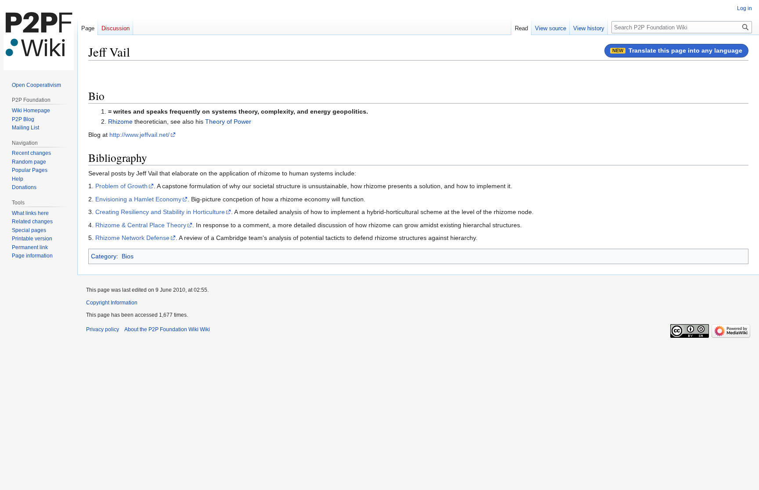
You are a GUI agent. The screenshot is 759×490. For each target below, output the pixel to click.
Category (103, 256)
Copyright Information (111, 303)
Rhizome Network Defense (132, 237)
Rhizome (120, 121)
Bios (128, 256)
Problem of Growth (121, 186)
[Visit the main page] (39, 35)
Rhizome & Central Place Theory (140, 225)
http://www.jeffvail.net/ (139, 134)
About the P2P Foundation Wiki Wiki (167, 329)
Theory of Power (228, 121)
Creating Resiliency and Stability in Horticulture (160, 211)
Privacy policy (102, 329)
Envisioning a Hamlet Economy (138, 199)
